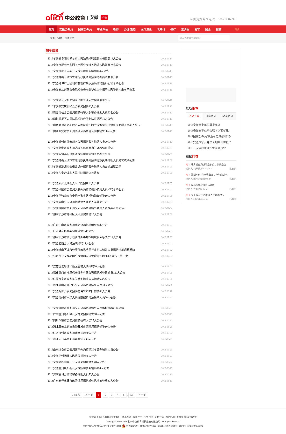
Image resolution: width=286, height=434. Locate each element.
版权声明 (137, 417)
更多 (237, 29)
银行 (173, 29)
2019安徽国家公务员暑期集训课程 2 (209, 142)
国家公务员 (85, 29)
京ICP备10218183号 (93, 426)
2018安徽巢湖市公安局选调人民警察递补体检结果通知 (80, 147)
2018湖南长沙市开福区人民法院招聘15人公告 (75, 214)
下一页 (142, 394)
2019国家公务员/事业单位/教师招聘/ (209, 136)
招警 (104, 17)
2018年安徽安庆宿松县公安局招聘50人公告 (73, 106)
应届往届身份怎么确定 (202, 184)
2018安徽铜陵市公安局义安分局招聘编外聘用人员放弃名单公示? (86, 208)
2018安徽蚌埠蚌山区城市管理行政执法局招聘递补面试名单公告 (86, 83)
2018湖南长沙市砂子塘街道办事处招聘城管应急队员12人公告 (84, 237)
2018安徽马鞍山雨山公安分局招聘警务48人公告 (76, 362)
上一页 (89, 394)
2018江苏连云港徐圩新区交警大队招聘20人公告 (76, 266)
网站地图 (170, 417)
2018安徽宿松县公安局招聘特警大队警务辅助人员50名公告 (83, 112)
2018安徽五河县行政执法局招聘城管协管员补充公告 (79, 154)
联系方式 (126, 417)
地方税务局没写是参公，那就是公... (209, 164)
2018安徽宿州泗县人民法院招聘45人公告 (72, 355)
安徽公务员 (66, 29)
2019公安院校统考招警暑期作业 (207, 148)
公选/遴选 (130, 29)
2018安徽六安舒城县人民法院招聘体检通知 (73, 172)
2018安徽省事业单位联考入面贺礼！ (209, 130)
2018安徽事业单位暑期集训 (204, 124)
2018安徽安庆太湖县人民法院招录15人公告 (73, 183)
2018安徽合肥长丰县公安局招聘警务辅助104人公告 (78, 71)
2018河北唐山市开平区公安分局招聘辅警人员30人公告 (80, 285)
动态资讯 (227, 116)
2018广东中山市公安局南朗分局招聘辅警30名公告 (78, 224)
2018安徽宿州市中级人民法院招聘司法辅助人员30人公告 (82, 297)
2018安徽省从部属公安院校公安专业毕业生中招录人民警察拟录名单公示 (91, 89)
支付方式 (159, 417)
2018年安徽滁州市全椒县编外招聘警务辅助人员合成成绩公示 (84, 166)
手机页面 (181, 417)
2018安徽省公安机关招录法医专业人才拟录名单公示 (79, 100)
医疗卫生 (146, 29)
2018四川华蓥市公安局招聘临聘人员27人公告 (75, 320)
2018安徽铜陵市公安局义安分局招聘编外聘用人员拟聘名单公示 (86, 189)
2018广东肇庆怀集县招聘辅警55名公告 (71, 231)
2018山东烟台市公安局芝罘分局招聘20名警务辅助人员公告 (83, 349)
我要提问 (230, 156)
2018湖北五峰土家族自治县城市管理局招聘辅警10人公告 (82, 326)
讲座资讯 (210, 116)
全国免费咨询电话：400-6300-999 (212, 19)
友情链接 (192, 417)
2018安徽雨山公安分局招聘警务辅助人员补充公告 (78, 201)
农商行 (161, 29)
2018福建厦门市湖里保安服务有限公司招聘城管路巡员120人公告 (86, 272)
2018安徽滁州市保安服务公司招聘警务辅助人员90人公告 (82, 141)
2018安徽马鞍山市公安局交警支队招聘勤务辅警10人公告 (82, 195)
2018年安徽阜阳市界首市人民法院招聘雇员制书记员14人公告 (84, 58)
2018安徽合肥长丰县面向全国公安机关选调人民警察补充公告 (84, 64)
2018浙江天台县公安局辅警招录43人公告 (72, 339)
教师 (116, 29)
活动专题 (194, 116)
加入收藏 (105, 417)
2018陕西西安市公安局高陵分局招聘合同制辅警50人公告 (82, 131)
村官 (197, 29)
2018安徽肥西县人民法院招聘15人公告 (71, 243)
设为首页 (94, 417)
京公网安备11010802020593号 (141, 426)
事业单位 (102, 29)
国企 (208, 29)
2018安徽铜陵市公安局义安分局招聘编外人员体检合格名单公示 (86, 308)
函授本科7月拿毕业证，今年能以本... (209, 174)
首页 (51, 29)
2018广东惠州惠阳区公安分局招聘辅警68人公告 (76, 314)
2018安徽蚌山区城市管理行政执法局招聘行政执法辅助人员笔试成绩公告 (91, 160)
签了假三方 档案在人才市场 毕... (207, 194)
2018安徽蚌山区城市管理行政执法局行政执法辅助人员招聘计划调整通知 (91, 249)
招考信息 (69, 38)
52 (131, 394)
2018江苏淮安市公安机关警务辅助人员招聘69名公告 (79, 278)
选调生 (185, 29)
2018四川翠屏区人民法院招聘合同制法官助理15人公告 (80, 118)
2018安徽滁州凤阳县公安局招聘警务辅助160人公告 (78, 368)
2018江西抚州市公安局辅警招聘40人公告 (72, 332)
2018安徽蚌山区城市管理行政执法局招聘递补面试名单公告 (83, 77)
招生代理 (148, 417)
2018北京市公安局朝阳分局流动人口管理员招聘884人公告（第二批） (89, 255)
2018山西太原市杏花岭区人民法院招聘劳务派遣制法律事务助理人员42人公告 (94, 125)
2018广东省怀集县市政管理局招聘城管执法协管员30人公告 (83, 380)
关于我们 (115, 417)
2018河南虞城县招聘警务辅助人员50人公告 (73, 374)
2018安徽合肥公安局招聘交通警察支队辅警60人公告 (79, 291)
